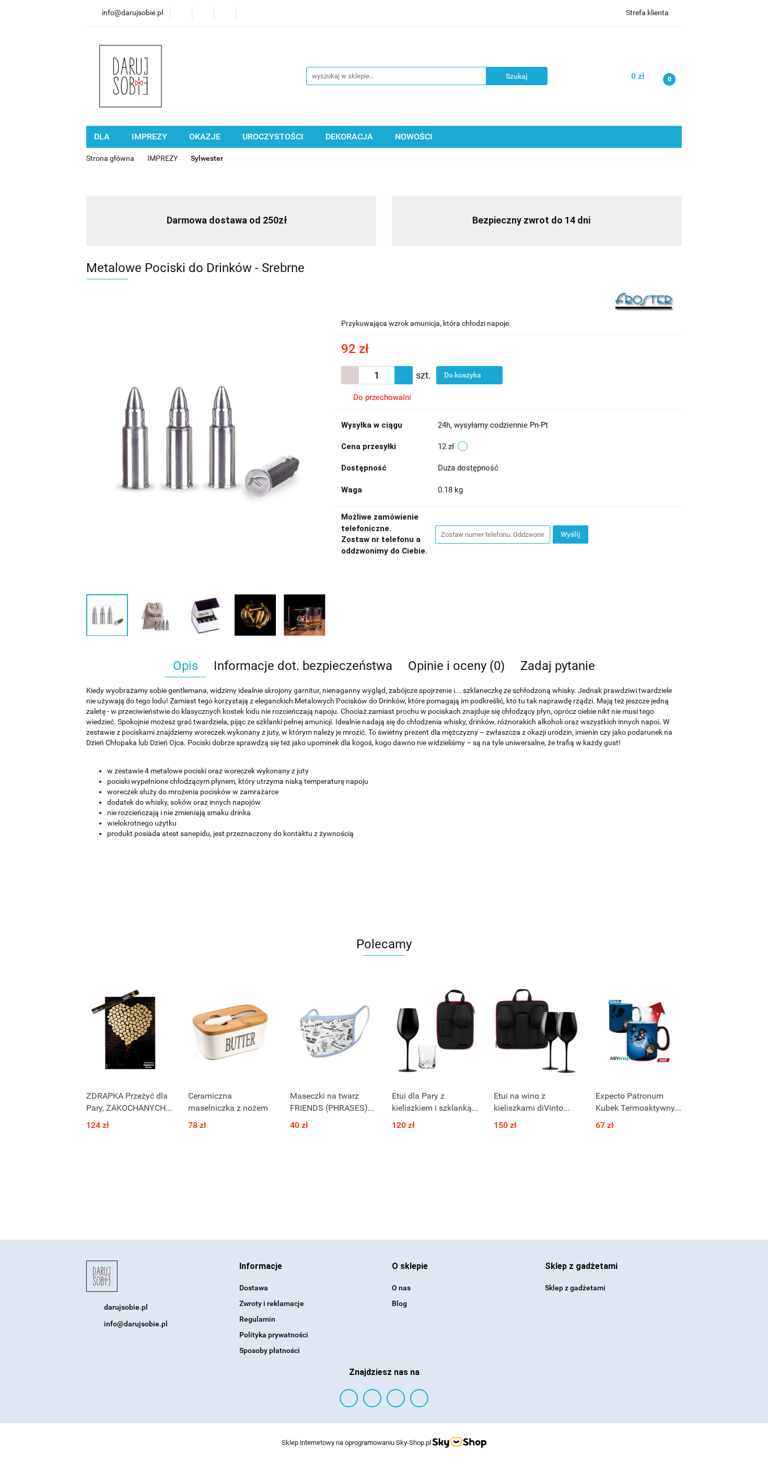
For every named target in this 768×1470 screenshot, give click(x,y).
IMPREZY (150, 137)
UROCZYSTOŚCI (274, 137)
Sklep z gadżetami (575, 1288)
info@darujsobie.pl (136, 1324)
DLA (103, 137)
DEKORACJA (350, 137)
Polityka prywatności (273, 1335)
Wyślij (570, 534)
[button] (260, 1266)
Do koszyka (463, 375)
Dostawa (253, 1288)
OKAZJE (206, 137)
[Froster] (644, 301)
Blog (399, 1303)
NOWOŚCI (414, 137)
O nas (401, 1288)
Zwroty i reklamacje (271, 1303)
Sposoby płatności (269, 1350)
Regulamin (257, 1319)
